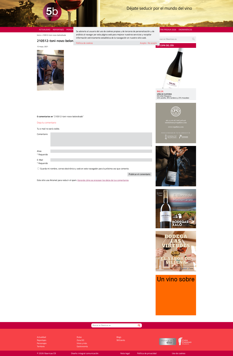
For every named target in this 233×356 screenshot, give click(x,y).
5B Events (120, 340)
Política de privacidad (146, 353)
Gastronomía (82, 346)
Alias (39, 151)
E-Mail (40, 159)
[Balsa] (176, 68)
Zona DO (80, 340)
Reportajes (58, 29)
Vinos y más (82, 343)
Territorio (41, 346)
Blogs (118, 337)
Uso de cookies (178, 353)
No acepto (152, 43)
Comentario (42, 134)
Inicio (39, 35)
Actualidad (44, 29)
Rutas (79, 337)
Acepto (143, 43)
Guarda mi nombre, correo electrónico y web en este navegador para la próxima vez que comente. (84, 168)
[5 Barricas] (52, 12)
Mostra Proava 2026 (166, 29)
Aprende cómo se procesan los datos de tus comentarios (103, 180)
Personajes (72, 29)
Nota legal (125, 353)
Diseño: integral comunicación (84, 353)
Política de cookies (84, 43)
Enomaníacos (185, 29)
